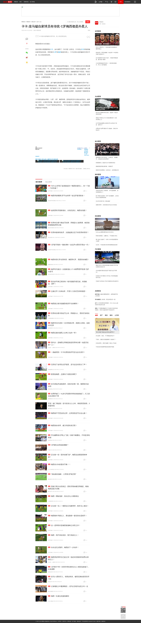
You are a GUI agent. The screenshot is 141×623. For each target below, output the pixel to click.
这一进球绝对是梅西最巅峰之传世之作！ (65, 525)
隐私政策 (79, 621)
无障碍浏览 (26, 1)
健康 (96, 315)
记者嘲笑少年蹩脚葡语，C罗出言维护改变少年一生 (69, 586)
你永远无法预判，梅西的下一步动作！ (65, 547)
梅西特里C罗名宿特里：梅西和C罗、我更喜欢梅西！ (70, 259)
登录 (121, 1)
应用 (20, 1)
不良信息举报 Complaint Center (89, 621)
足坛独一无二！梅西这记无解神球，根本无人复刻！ (70, 506)
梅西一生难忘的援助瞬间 (60, 596)
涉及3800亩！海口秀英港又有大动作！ (106, 346)
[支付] (112, 2)
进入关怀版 (32, 1)
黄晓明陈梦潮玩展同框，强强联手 (104, 166)
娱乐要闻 (98, 141)
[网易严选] (107, 2)
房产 (101, 315)
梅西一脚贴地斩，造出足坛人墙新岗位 (65, 496)
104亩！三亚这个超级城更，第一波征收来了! (107, 337)
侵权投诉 (103, 621)
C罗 (55, 52)
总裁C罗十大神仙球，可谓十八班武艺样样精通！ (68, 291)
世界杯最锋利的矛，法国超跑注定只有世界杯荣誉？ (70, 232)
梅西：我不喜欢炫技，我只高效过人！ (65, 535)
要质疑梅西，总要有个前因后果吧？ (64, 374)
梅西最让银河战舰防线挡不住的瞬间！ (65, 303)
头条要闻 (98, 96)
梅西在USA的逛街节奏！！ (61, 464)
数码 (111, 315)
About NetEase (53, 621)
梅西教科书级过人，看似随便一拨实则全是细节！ (69, 516)
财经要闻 (98, 174)
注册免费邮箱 (127, 1)
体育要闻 (98, 31)
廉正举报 (99, 621)
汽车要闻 (98, 249)
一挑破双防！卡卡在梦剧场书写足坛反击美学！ (68, 352)
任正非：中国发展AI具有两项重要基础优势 (106, 244)
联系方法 (64, 621)
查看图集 (79, 149)
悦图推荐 (37, 156)
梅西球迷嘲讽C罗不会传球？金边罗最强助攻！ (68, 195)
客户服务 (74, 621)
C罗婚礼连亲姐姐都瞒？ (60, 445)
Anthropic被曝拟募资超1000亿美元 (105, 232)
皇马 (82, 49)
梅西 (59, 52)
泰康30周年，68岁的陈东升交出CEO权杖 (106, 204)
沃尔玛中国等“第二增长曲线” (103, 201)
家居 (106, 315)
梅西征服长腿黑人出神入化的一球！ (64, 333)
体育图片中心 (80, 148)
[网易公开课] (101, 2)
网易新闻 (101, 22)
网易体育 (28, 21)
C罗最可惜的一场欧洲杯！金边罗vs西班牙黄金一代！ (70, 245)
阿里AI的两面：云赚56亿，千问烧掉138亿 (106, 235)
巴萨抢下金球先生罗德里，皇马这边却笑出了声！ (69, 364)
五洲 (37, 21)
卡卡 (51, 49)
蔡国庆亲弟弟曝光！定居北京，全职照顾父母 (107, 170)
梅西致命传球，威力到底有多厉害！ (64, 425)
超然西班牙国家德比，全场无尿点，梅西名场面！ (69, 210)
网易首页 (16, 1)
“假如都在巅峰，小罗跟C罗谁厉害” (63, 474)
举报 (89, 30)
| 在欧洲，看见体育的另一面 (105, 299)
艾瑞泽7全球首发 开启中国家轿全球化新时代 (107, 281)
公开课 (117, 315)
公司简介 (60, 621)
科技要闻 (98, 216)
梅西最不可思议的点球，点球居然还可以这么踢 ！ (69, 413)
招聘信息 (69, 621)
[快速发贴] (26, 39)
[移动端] (96, 2)
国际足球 (33, 21)
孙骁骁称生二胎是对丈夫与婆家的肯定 (105, 162)
